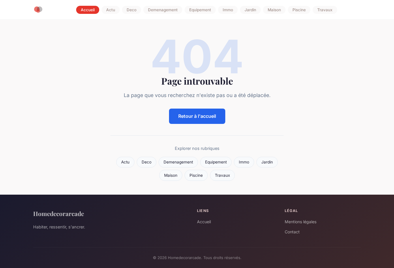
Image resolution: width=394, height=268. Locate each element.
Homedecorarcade (58, 213)
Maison (274, 10)
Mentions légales (300, 221)
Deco (131, 10)
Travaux (325, 10)
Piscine (299, 10)
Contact (292, 231)
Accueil (88, 10)
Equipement (200, 10)
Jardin (250, 10)
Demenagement (163, 10)
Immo (228, 10)
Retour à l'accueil (197, 116)
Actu (110, 10)
